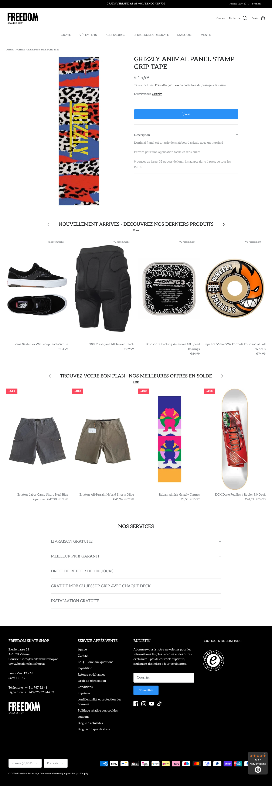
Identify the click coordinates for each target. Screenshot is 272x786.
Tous (136, 230)
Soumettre (146, 690)
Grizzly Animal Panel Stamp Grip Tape (38, 49)
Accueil (10, 49)
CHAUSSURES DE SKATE (151, 35)
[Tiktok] (159, 703)
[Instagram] (143, 703)
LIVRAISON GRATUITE (72, 541)
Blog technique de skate (94, 729)
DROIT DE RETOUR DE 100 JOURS (82, 571)
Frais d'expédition (167, 85)
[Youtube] (151, 703)
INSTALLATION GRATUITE (75, 601)
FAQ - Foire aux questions (95, 662)
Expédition (85, 668)
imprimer (84, 693)
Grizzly (157, 94)
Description (142, 135)
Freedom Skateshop (28, 773)
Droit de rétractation (92, 681)
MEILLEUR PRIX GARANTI (75, 556)
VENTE (206, 35)
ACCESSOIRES (115, 35)
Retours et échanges (91, 674)
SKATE (66, 35)
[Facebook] (135, 703)
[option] (79, 131)
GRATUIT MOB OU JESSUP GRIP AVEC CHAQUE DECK (101, 586)
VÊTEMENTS (88, 35)
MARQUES (184, 35)
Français (257, 3)
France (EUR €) (238, 3)
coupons (83, 717)
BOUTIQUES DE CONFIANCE (223, 641)
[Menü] (265, 754)
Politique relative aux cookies (98, 710)
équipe (82, 649)
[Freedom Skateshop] (22, 18)
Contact (83, 655)
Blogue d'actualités (90, 723)
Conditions (85, 687)
